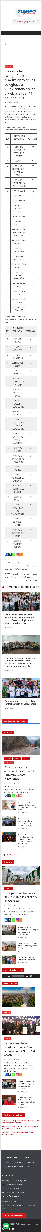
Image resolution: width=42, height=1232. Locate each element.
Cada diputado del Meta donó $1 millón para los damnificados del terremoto (27, 1085)
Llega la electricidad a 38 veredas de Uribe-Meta (27, 958)
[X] (10, 554)
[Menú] (4, 33)
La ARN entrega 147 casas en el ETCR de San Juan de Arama (27, 945)
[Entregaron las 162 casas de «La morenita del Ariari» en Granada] (21, 875)
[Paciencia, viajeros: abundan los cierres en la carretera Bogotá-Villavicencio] (21, 745)
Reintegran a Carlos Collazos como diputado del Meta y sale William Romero (26, 1101)
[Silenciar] (31, 976)
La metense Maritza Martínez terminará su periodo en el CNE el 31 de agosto (20, 1049)
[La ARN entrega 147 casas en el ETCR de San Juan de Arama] (9, 947)
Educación (8, 66)
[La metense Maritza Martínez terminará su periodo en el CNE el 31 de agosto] (21, 1025)
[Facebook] (6, 554)
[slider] (36, 976)
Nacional (17, 759)
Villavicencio (9, 762)
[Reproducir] (5, 976)
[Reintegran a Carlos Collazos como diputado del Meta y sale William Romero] (9, 1102)
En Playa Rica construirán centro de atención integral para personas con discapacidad (28, 930)
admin (18, 102)
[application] (21, 976)
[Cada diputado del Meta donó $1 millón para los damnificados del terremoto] (9, 1086)
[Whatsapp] (13, 554)
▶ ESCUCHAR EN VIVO (14, 1215)
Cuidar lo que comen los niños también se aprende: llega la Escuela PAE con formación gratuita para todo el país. (20, 662)
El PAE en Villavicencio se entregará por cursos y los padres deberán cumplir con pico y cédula (20, 577)
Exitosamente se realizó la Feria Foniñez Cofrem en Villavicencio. (21, 702)
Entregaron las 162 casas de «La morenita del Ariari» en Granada (21, 896)
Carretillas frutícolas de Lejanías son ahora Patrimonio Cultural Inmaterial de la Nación (26, 822)
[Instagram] (17, 554)
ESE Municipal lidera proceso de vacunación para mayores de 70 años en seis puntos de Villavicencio (21, 566)
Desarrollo (8, 888)
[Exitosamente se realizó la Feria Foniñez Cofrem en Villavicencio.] (21, 680)
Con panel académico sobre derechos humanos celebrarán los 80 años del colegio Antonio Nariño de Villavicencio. (20, 618)
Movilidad (8, 759)
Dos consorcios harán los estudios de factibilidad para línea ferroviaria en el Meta (27, 806)
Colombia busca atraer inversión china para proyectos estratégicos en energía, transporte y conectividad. (27, 839)
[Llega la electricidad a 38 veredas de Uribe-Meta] (9, 960)
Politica (7, 1038)
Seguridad (26, 759)
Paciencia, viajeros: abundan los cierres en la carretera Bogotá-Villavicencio (19, 772)
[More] (21, 554)
